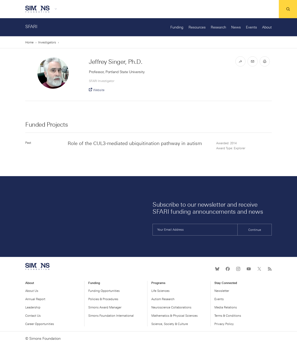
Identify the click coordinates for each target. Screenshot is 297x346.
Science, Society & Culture (169, 324)
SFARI (31, 26)
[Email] (253, 61)
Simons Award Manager (104, 307)
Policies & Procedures (103, 299)
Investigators (47, 42)
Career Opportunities (39, 324)
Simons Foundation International (111, 316)
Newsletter (221, 291)
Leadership (32, 307)
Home (29, 42)
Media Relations (225, 307)
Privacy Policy (224, 324)
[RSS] (270, 269)
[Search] (288, 9)
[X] (259, 269)
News (236, 27)
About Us (31, 291)
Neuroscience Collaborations (171, 307)
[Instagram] (238, 269)
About (267, 27)
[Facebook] (228, 269)
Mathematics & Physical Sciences (174, 316)
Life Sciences (160, 291)
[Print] (265, 61)
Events (251, 27)
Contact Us (33, 316)
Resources (197, 27)
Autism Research (163, 299)
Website (98, 90)
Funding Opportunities (104, 291)
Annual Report (35, 299)
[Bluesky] (217, 269)
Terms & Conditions (227, 316)
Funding (176, 27)
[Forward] (240, 61)
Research (218, 27)
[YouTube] (249, 269)
